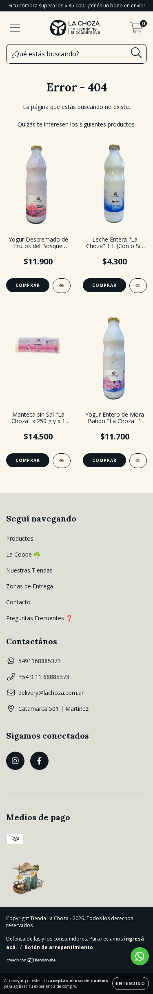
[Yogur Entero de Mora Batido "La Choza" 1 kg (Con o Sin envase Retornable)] (138, 460)
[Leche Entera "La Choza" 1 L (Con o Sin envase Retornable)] (138, 285)
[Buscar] (136, 52)
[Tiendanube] (31, 961)
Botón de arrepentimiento (58, 947)
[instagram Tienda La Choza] (15, 761)
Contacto (18, 602)
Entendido (130, 983)
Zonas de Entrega (29, 586)
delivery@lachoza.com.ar (51, 693)
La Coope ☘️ (23, 554)
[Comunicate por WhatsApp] (140, 956)
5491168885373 (39, 661)
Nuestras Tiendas (29, 570)
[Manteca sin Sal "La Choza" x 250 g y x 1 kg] (62, 460)
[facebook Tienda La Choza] (39, 761)
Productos (19, 538)
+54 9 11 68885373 (43, 677)
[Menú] (15, 28)
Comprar (28, 285)
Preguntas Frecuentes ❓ (39, 618)
